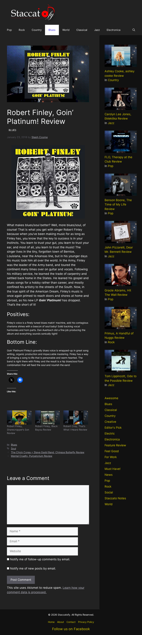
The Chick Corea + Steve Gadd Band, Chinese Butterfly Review (47, 452)
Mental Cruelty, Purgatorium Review (31, 455)
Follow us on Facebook (71, 629)
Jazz (97, 30)
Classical (81, 30)
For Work (111, 457)
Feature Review (115, 445)
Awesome (111, 398)
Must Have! (113, 469)
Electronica (113, 30)
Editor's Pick (113, 427)
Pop (9, 30)
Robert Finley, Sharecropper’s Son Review (18, 430)
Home (51, 621)
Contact (71, 621)
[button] (134, 30)
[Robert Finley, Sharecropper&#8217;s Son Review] (19, 417)
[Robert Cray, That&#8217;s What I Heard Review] (75, 417)
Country (37, 30)
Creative (110, 421)
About (60, 621)
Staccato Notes (115, 498)
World (65, 30)
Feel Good (112, 451)
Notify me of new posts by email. (33, 568)
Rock (22, 30)
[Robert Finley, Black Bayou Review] (47, 417)
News (109, 474)
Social (109, 492)
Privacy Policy (86, 621)
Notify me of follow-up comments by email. (40, 559)
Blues (51, 30)
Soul (13, 448)
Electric (110, 433)
